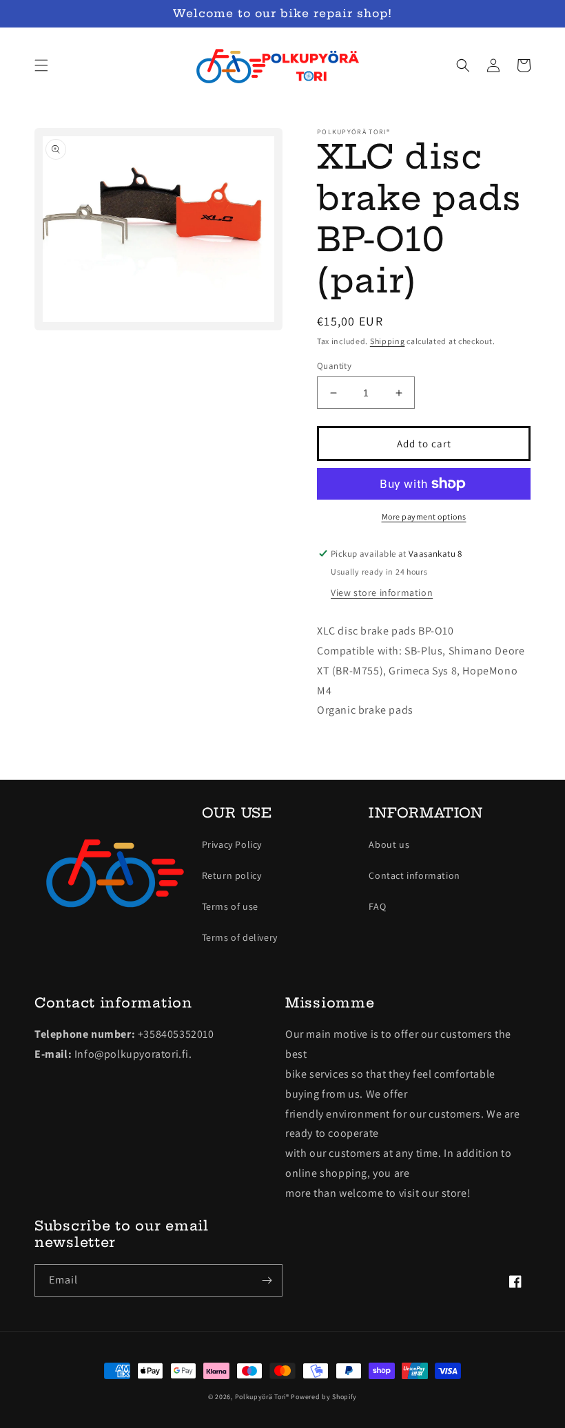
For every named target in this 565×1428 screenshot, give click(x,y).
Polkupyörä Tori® (262, 1396)
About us (389, 844)
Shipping (387, 341)
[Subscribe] (266, 1280)
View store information (382, 592)
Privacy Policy (232, 844)
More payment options (424, 516)
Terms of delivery (240, 937)
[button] (41, 65)
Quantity (334, 366)
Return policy (232, 875)
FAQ (377, 906)
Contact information (414, 875)
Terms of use (230, 906)
